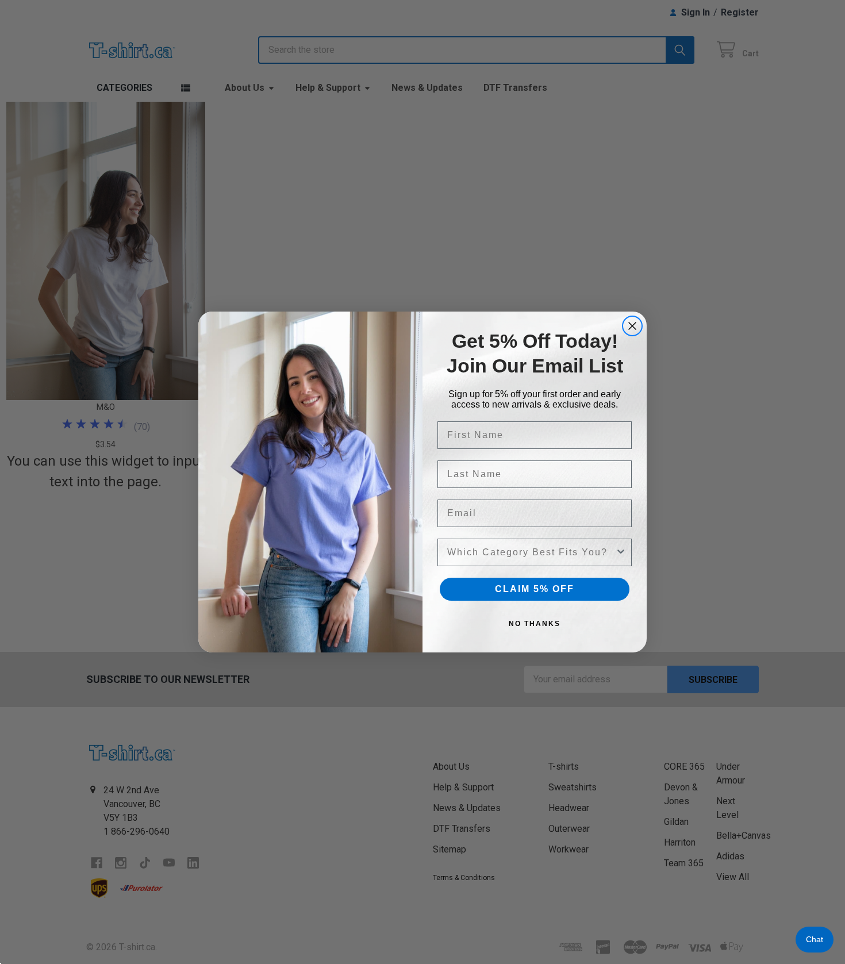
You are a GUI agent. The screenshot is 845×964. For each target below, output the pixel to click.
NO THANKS (534, 624)
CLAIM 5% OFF (534, 589)
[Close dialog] (632, 326)
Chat (814, 939)
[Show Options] (621, 552)
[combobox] (531, 552)
